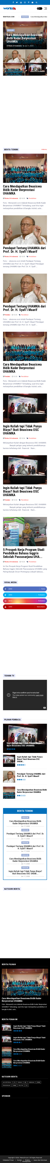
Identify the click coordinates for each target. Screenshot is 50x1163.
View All (44, 149)
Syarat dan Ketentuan (40, 1160)
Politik (21, 1085)
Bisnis (20, 1082)
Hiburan (31, 1082)
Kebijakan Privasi (8, 1160)
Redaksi (27, 1160)
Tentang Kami (26, 1161)
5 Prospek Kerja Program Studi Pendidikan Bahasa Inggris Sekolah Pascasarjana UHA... (23, 553)
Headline (11, 30)
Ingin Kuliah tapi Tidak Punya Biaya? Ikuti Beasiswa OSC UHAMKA (22, 429)
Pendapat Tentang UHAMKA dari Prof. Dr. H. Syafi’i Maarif (24, 250)
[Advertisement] (25, 108)
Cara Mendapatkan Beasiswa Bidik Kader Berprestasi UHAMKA (22, 189)
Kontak (19, 1160)
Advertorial (7, 1082)
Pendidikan (32, 198)
